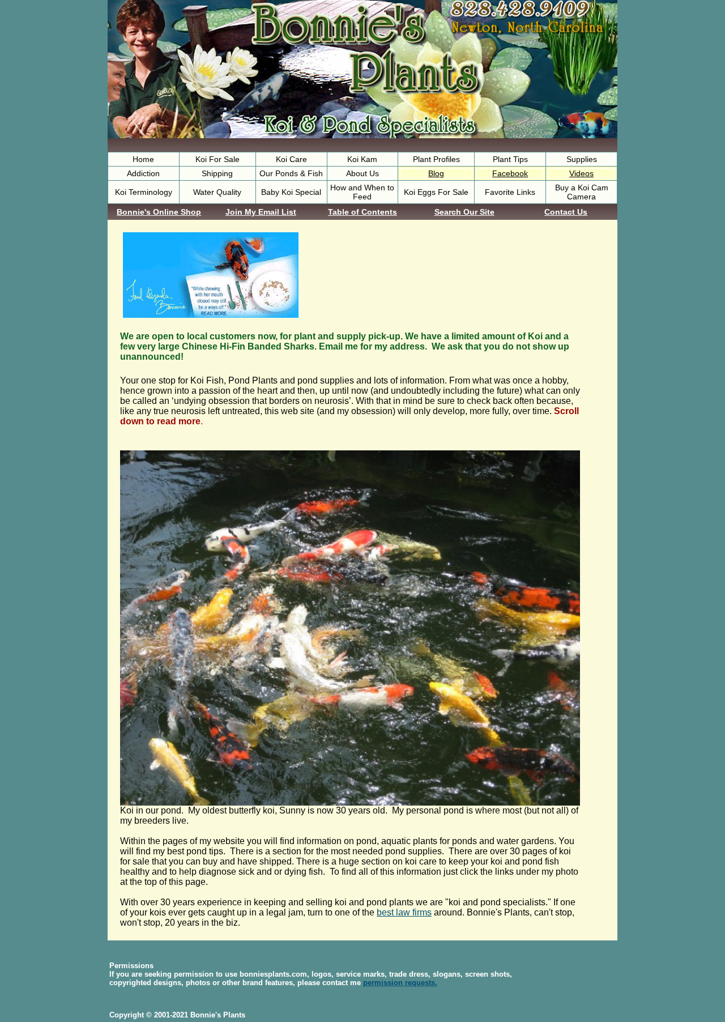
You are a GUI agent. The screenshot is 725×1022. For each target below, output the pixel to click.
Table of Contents (362, 211)
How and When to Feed (362, 192)
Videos (581, 173)
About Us (362, 173)
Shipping (217, 173)
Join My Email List (260, 211)
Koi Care (291, 159)
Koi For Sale (217, 159)
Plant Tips (510, 159)
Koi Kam (362, 159)
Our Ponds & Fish (291, 173)
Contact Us (565, 211)
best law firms (404, 912)
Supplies (581, 159)
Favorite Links (510, 192)
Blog (436, 173)
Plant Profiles (436, 159)
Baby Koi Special (291, 192)
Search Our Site (464, 211)
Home (143, 159)
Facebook (510, 173)
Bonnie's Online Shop (159, 211)
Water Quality (217, 192)
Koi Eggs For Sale (436, 192)
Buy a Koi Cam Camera (581, 192)
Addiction (143, 173)
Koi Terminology (143, 192)
